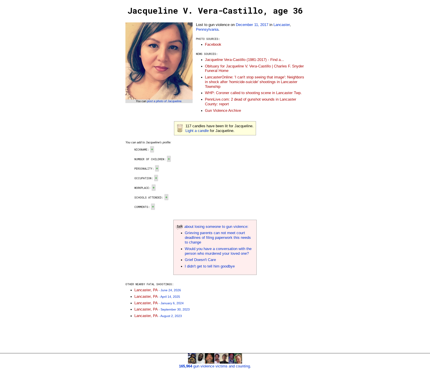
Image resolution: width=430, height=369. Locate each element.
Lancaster (281, 24)
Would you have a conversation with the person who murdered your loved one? (218, 251)
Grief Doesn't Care (200, 259)
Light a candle (197, 130)
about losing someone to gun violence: (215, 226)
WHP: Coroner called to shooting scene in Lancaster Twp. (253, 93)
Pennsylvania (207, 29)
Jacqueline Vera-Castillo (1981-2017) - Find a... (244, 59)
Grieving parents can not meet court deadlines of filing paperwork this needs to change (218, 237)
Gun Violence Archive (223, 110)
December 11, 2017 (252, 24)
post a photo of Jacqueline (164, 101)
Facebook (213, 44)
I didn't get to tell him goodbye (210, 266)
